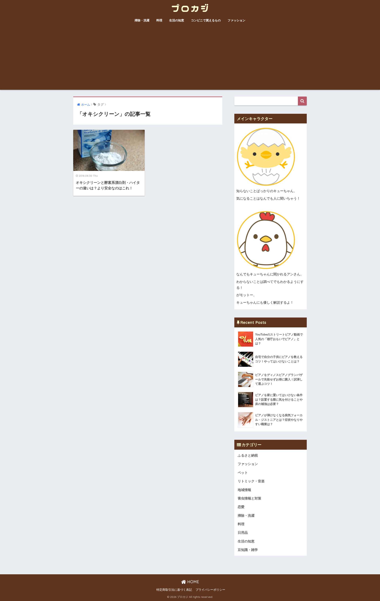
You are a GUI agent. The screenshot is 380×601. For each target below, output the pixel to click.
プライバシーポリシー (210, 589)
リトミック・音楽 (251, 481)
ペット (243, 473)
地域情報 (244, 490)
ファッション (236, 20)
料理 (159, 20)
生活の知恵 (176, 20)
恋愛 (241, 507)
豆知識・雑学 (248, 550)
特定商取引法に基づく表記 (174, 589)
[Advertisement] (190, 60)
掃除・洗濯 (142, 20)
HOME (192, 581)
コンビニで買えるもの (206, 20)
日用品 (243, 533)
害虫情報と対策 (249, 498)
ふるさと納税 (248, 455)
